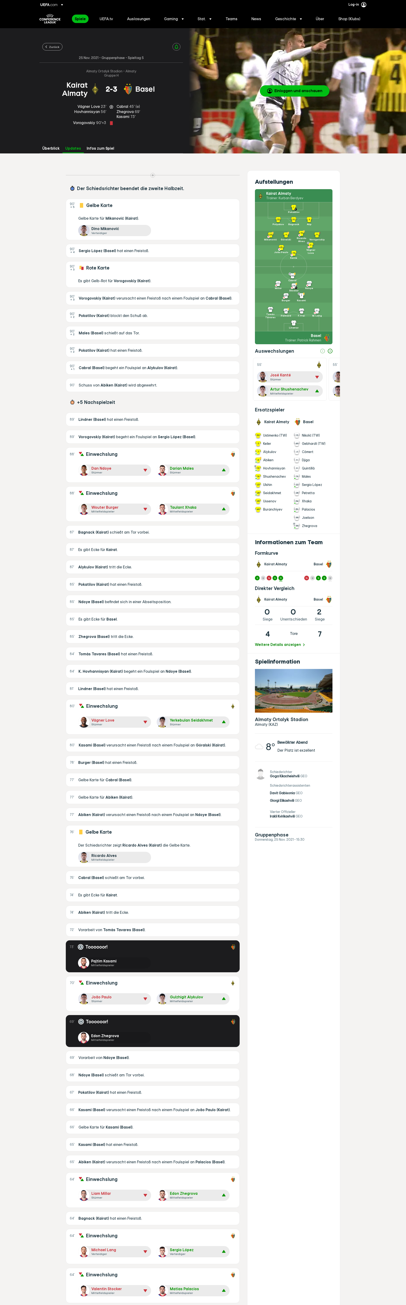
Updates (73, 148)
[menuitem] (81, 18)
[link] (80, 18)
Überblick (51, 148)
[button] (174, 18)
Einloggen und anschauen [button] (298, 91)
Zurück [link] (54, 46)
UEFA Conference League (49, 18)
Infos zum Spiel (100, 148)
